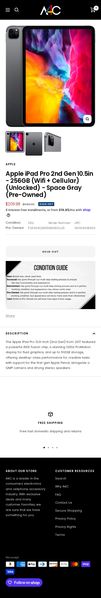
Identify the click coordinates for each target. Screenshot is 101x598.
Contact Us (63, 502)
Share (10, 316)
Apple (11, 164)
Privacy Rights (65, 527)
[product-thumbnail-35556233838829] (33, 144)
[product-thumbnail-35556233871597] (15, 141)
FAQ (58, 494)
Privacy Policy (65, 518)
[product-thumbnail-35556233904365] (52, 142)
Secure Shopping (68, 510)
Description (17, 333)
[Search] (17, 10)
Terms (60, 535)
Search (60, 478)
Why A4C (62, 486)
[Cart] (92, 10)
